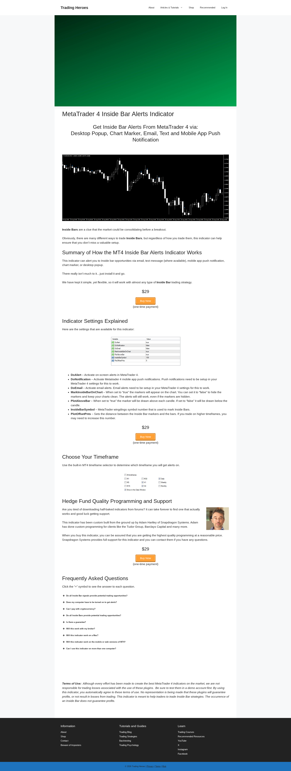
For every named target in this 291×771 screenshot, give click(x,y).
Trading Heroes (74, 7)
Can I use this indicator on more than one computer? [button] (91, 648)
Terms (158, 766)
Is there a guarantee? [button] (76, 622)
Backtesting (125, 740)
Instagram (183, 749)
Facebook (183, 753)
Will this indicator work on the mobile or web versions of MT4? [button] (95, 642)
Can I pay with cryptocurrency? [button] (80, 609)
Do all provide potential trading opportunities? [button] (93, 615)
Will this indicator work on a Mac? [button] (82, 635)
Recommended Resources (191, 736)
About (151, 7)
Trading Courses (186, 732)
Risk (164, 766)
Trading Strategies (128, 736)
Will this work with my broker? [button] (80, 629)
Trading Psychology (129, 745)
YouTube (182, 740)
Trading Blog (125, 732)
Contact (64, 740)
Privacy (150, 766)
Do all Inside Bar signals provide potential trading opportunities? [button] (96, 596)
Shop (191, 7)
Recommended (207, 7)
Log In (224, 7)
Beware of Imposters (71, 745)
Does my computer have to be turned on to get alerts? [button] (91, 602)
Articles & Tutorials (169, 7)
